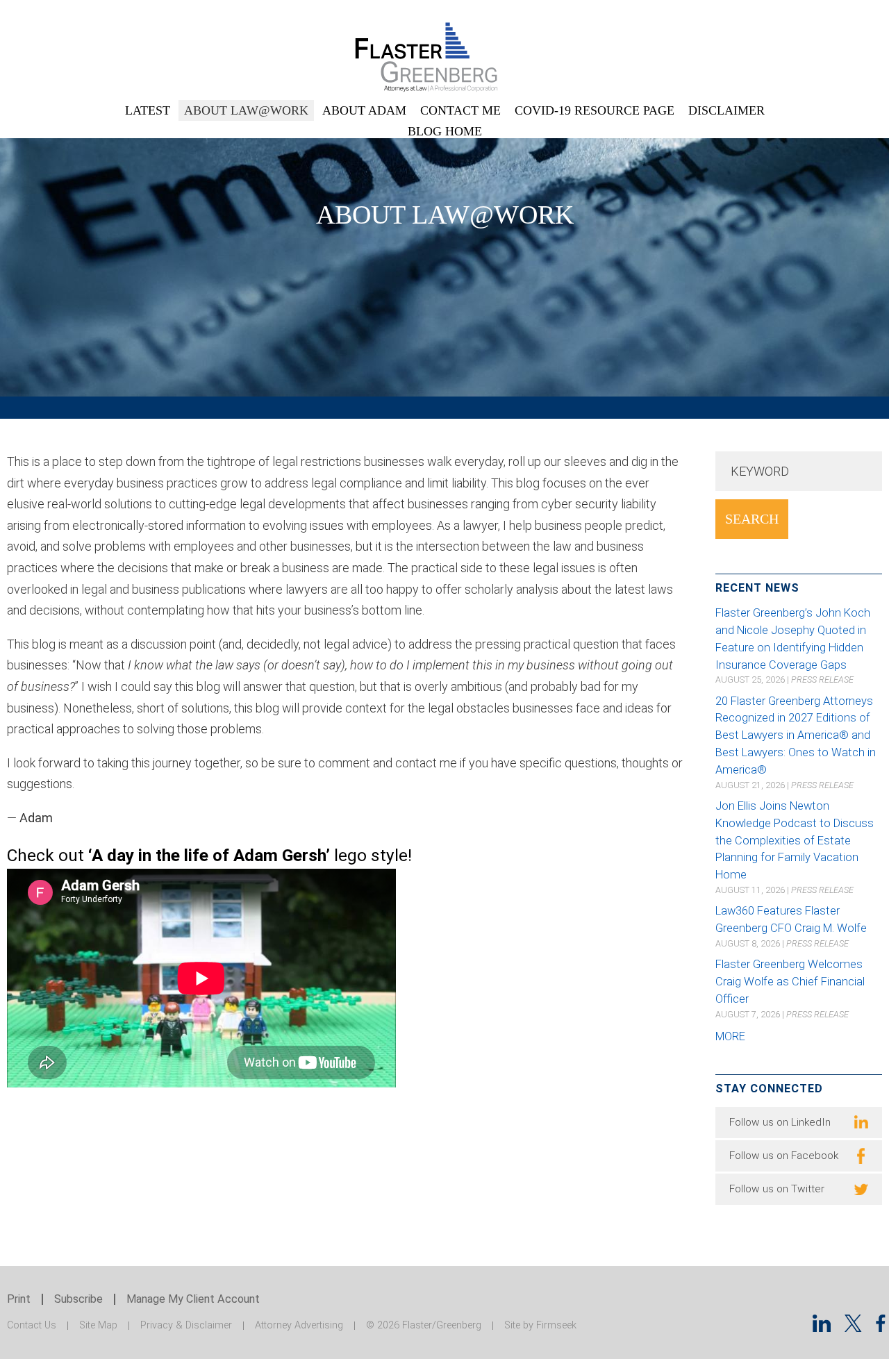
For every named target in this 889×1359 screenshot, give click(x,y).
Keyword (760, 471)
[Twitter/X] (853, 1327)
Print (19, 1299)
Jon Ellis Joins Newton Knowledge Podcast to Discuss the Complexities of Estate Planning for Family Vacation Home (794, 840)
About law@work (246, 110)
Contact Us (31, 1325)
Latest (147, 110)
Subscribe (78, 1299)
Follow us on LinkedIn (780, 1122)
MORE (730, 1036)
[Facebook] (881, 1327)
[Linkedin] (822, 1327)
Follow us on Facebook (783, 1155)
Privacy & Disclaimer (186, 1325)
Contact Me (460, 110)
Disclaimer (726, 110)
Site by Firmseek (540, 1325)
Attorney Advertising (299, 1325)
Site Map (98, 1325)
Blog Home (445, 131)
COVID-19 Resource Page (594, 110)
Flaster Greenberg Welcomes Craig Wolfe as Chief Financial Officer (790, 982)
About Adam (364, 110)
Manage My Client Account (193, 1299)
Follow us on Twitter (776, 1189)
